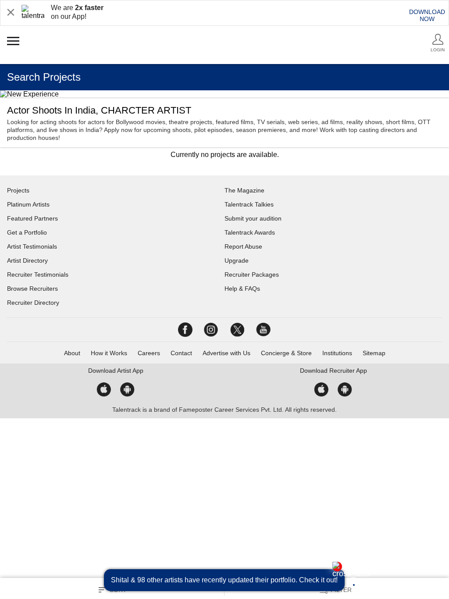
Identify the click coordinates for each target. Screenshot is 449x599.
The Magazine (244, 190)
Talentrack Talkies (249, 204)
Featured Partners (32, 218)
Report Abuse (243, 246)
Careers (149, 353)
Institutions (337, 353)
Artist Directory (27, 260)
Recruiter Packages (251, 274)
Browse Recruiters (32, 288)
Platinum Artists (28, 204)
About (72, 353)
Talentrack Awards (249, 232)
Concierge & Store (286, 353)
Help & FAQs (242, 288)
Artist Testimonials (32, 246)
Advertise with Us (226, 353)
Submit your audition (253, 218)
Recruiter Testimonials (37, 274)
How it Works (109, 353)
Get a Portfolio (27, 232)
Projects (18, 190)
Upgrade (236, 260)
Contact (181, 353)
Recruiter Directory (33, 302)
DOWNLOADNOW (427, 15)
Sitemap (374, 353)
